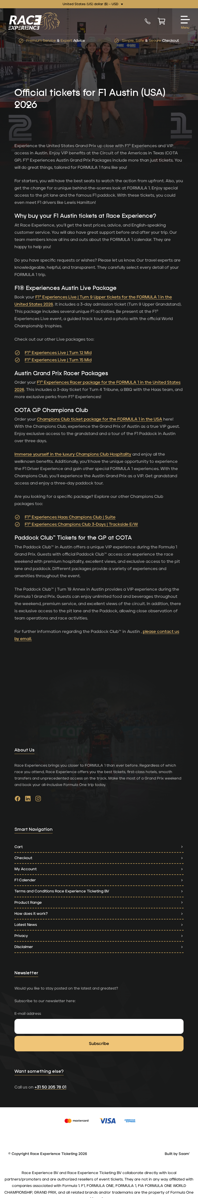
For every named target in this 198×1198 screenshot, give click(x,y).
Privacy (21, 936)
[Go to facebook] (17, 799)
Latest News (25, 925)
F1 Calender (25, 880)
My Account (25, 869)
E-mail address (27, 1014)
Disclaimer (23, 947)
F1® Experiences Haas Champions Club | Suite (70, 517)
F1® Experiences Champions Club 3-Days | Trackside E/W (81, 524)
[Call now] (147, 21)
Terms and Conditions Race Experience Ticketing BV (61, 891)
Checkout (23, 858)
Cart (18, 847)
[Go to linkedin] (28, 799)
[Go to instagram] (38, 799)
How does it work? (31, 914)
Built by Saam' (177, 1154)
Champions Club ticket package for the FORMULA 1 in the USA (99, 419)
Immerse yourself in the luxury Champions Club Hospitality (72, 454)
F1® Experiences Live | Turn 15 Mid (58, 360)
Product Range (28, 902)
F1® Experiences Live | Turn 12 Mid (58, 353)
